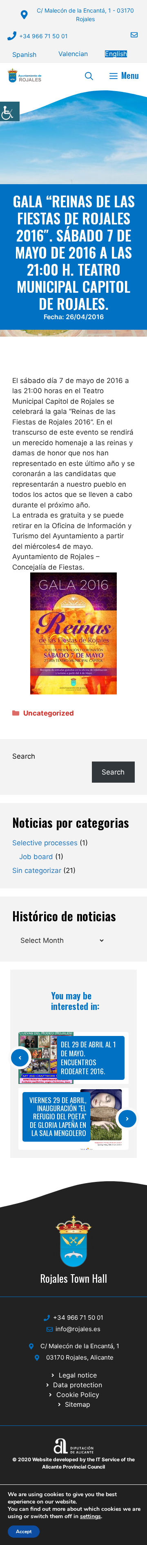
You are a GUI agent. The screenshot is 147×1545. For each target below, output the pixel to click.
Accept (23, 1531)
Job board (36, 857)
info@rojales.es (78, 1329)
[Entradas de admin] (13, 370)
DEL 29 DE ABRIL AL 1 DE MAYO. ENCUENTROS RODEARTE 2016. (88, 1057)
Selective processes (45, 843)
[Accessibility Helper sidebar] (10, 111)
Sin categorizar (36, 870)
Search (23, 756)
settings (90, 1516)
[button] (89, 75)
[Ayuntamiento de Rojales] (24, 75)
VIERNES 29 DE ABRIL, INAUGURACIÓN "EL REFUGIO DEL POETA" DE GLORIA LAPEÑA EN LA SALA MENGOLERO (57, 1116)
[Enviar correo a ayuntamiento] (129, 34)
